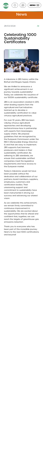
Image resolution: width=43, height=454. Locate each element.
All (38, 26)
